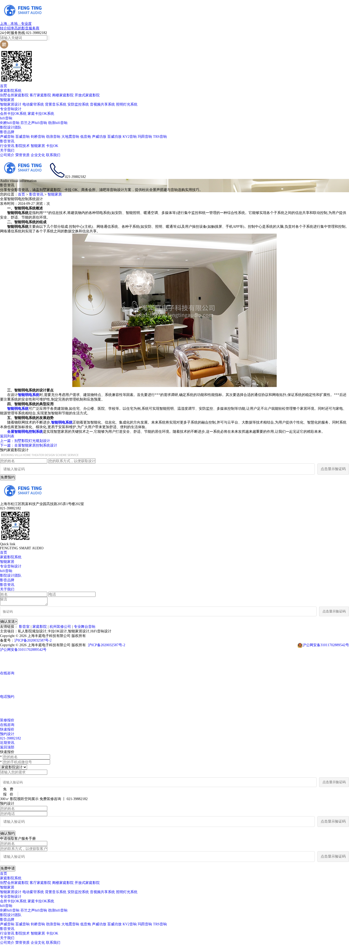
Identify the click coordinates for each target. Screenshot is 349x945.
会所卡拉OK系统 (13, 114)
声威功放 (99, 137)
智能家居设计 (10, 104)
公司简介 (7, 155)
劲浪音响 (53, 137)
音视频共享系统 (102, 104)
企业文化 (38, 155)
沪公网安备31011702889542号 (326, 645)
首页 (3, 86)
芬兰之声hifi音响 (33, 123)
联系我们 (53, 155)
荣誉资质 (22, 155)
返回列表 (7, 436)
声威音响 (7, 137)
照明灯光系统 (126, 104)
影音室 (24, 627)
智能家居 (7, 100)
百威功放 (114, 137)
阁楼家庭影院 (63, 95)
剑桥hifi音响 (9, 123)
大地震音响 (70, 137)
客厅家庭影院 (40, 95)
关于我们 (7, 150)
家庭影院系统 (10, 91)
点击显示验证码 (333, 469)
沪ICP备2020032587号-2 (33, 640)
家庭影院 (39, 627)
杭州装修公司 (60, 627)
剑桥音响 (38, 137)
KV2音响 (130, 137)
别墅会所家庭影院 (14, 95)
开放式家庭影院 (87, 95)
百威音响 (22, 137)
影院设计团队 (10, 127)
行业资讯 (7, 146)
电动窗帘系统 (33, 104)
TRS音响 (160, 137)
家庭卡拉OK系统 (41, 114)
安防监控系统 (78, 104)
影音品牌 (7, 132)
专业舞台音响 (84, 627)
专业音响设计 (10, 109)
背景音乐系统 (55, 104)
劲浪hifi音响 (57, 123)
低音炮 (85, 137)
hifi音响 (6, 118)
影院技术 (22, 146)
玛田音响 (145, 137)
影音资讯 (7, 141)
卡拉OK (52, 146)
